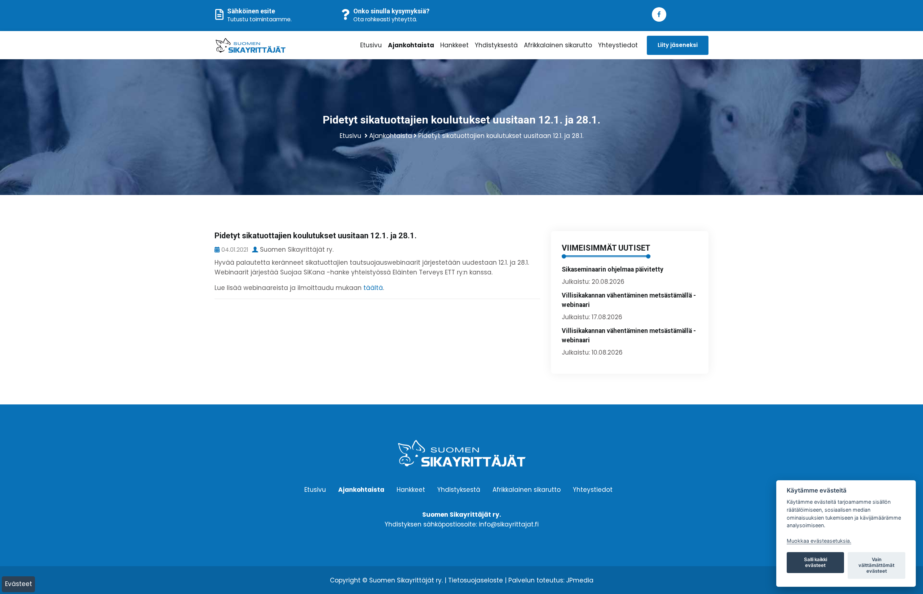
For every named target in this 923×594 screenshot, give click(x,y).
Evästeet (18, 584)
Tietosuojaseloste (475, 580)
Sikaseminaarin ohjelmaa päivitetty (612, 269)
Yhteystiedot (618, 45)
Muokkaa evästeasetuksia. (819, 541)
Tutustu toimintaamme (259, 19)
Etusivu (371, 45)
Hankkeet (454, 45)
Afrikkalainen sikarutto (558, 45)
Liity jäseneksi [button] (678, 45)
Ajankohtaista (411, 45)
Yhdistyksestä (496, 45)
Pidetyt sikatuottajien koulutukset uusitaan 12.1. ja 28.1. (500, 135)
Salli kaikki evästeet (815, 562)
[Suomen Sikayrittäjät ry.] (272, 45)
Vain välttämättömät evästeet (876, 565)
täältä (373, 287)
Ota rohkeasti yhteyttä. (385, 19)
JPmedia (579, 580)
